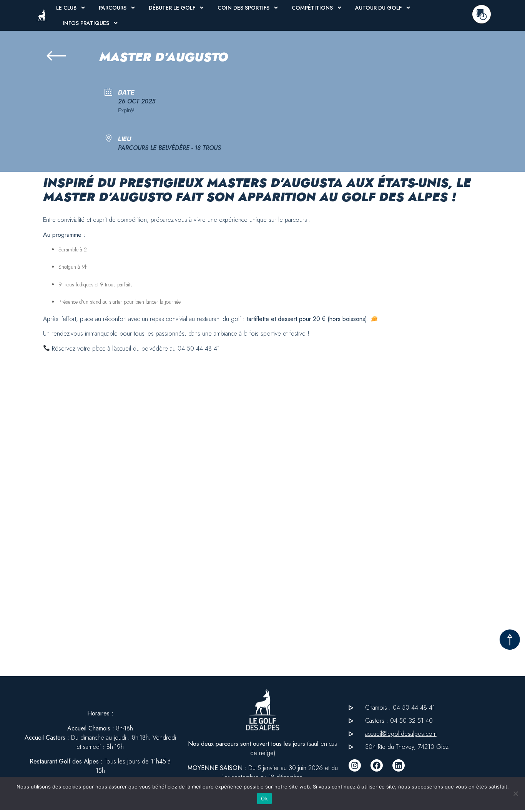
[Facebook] (376, 765)
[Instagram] (355, 765)
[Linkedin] (398, 765)
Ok (264, 798)
